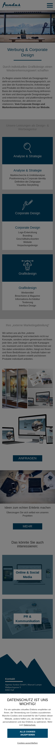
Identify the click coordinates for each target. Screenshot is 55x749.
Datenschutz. (30, 725)
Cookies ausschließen (27, 743)
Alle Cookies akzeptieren (27, 733)
